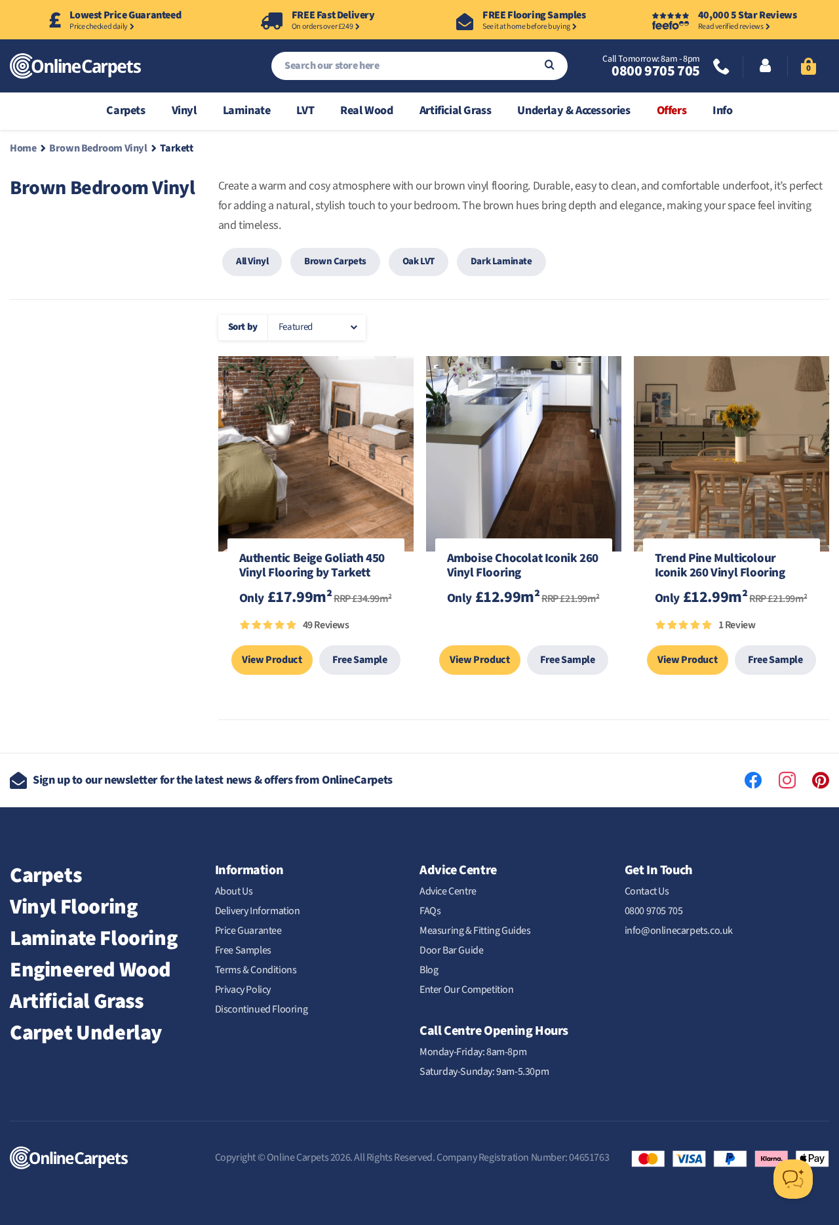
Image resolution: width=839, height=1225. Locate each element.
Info (722, 110)
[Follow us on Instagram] (787, 780)
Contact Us (647, 891)
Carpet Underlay (86, 1033)
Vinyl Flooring (73, 907)
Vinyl (184, 110)
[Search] (550, 66)
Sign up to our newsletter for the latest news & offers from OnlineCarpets (213, 780)
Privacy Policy (243, 989)
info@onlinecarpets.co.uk (679, 930)
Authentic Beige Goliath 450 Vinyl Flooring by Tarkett (312, 567)
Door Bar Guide (451, 950)
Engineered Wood (90, 970)
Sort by (243, 327)
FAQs (430, 911)
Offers (672, 110)
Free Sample (359, 660)
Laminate (247, 110)
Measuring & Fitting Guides (475, 930)
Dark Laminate (501, 261)
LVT (305, 110)
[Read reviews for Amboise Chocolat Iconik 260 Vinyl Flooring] (523, 632)
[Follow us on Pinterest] (820, 780)
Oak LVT (418, 261)
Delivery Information (257, 911)
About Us (234, 891)
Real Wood (366, 110)
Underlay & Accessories (573, 110)
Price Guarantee (248, 930)
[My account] (765, 67)
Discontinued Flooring (261, 1009)
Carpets (125, 110)
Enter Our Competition (467, 989)
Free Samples (243, 950)
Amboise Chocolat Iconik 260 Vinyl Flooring (522, 567)
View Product (272, 660)
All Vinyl (252, 261)
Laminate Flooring (93, 938)
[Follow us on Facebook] (753, 780)
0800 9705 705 (655, 71)
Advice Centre (448, 891)
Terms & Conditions (256, 970)
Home (23, 148)
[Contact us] (721, 68)
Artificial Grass (456, 110)
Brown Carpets (335, 261)
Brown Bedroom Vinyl (98, 148)
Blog (429, 970)
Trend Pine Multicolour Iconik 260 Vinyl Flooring (720, 567)
